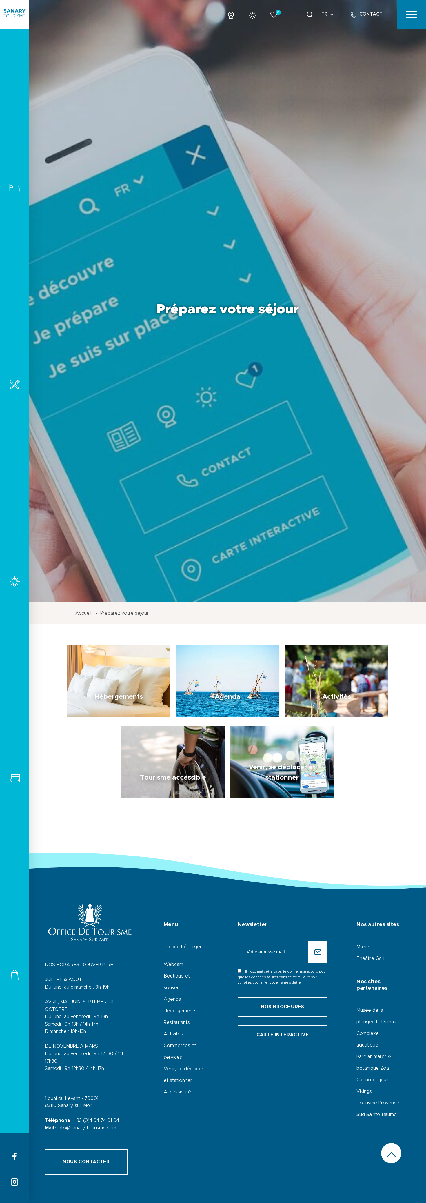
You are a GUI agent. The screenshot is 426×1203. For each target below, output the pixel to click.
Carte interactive (282, 1035)
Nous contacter (86, 1162)
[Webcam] (233, 14)
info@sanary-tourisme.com (87, 1128)
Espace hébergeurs (185, 946)
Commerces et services (14, 975)
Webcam (173, 964)
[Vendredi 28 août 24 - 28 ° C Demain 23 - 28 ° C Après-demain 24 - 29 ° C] (254, 14)
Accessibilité (177, 1092)
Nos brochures (282, 1006)
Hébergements (14, 188)
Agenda (172, 999)
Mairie (362, 946)
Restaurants (14, 384)
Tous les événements (14, 778)
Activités (14, 581)
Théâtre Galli (370, 958)
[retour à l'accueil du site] (14, 14)
